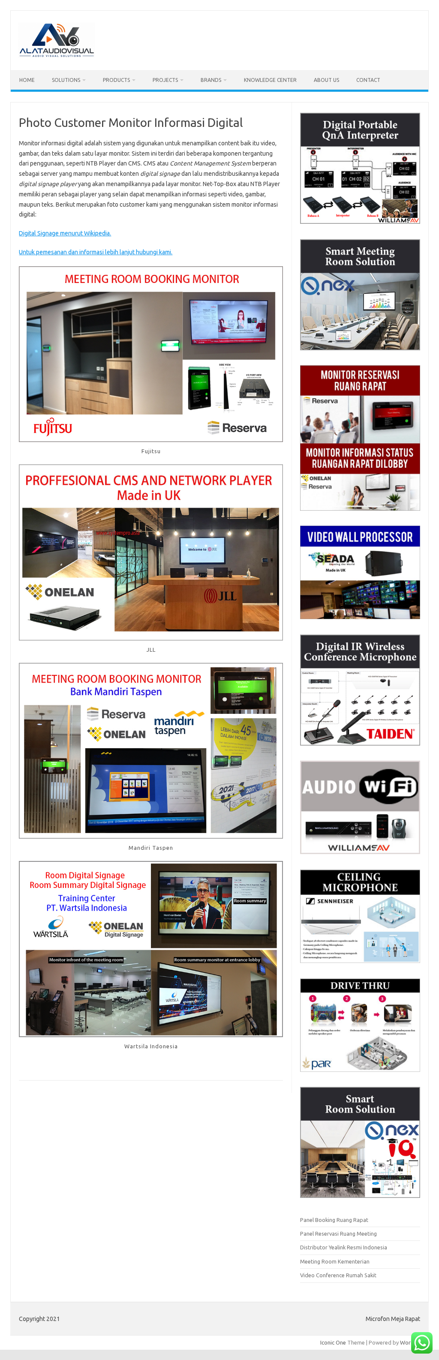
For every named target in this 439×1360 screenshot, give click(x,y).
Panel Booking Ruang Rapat (334, 1220)
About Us (326, 80)
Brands (211, 80)
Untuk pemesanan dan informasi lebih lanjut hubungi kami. (95, 252)
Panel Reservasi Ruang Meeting (338, 1234)
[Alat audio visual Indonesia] (56, 55)
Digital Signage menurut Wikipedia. (65, 233)
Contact (368, 80)
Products (116, 80)
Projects (165, 80)
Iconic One (333, 1342)
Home (27, 80)
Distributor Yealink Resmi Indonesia (343, 1247)
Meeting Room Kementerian (335, 1261)
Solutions (66, 80)
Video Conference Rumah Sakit (338, 1275)
